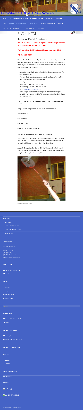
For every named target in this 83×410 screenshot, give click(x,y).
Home (4, 23)
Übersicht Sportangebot (17, 23)
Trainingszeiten (29, 28)
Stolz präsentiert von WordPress (12, 407)
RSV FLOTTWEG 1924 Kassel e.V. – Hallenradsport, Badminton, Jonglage (32, 18)
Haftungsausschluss (12, 226)
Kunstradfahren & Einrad (47, 23)
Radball (60, 23)
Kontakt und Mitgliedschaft (11, 28)
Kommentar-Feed (8, 294)
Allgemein (6, 274)
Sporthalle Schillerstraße (32, 89)
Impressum (41, 28)
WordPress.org (8, 298)
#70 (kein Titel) (9, 233)
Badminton (34, 23)
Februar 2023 (7, 360)
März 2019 (6, 364)
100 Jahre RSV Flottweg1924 (12, 270)
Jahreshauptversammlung (11, 336)
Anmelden (6, 287)
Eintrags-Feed (7, 291)
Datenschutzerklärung (13, 229)
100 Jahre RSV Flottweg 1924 (12, 339)
